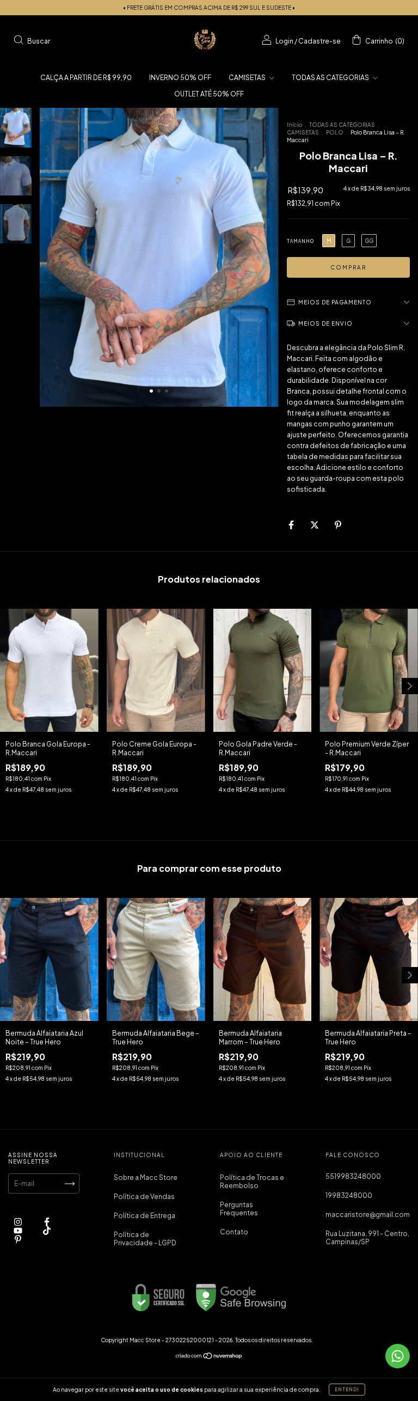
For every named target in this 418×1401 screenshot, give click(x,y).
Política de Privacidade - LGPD (145, 1239)
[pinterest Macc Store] (18, 1239)
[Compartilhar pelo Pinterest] (338, 525)
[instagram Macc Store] (18, 1222)
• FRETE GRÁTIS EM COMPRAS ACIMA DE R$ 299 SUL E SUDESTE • (209, 7)
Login (284, 41)
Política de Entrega (144, 1216)
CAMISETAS (248, 78)
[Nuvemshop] (209, 1357)
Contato (234, 1232)
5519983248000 (353, 1176)
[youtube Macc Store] (18, 1231)
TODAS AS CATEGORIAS (331, 78)
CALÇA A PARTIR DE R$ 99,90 (86, 78)
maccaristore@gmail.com (367, 1214)
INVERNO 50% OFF (180, 78)
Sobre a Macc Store (145, 1177)
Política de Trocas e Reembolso (252, 1181)
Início (294, 124)
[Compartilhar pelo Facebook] (292, 525)
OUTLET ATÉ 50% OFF (209, 94)
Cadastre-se (319, 41)
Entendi (347, 1389)
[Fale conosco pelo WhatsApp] (397, 1356)
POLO (334, 132)
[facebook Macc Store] (47, 1222)
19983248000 (348, 1195)
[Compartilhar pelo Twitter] (315, 525)
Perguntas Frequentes (239, 1209)
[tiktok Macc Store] (47, 1231)
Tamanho (300, 241)
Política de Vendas (144, 1196)
